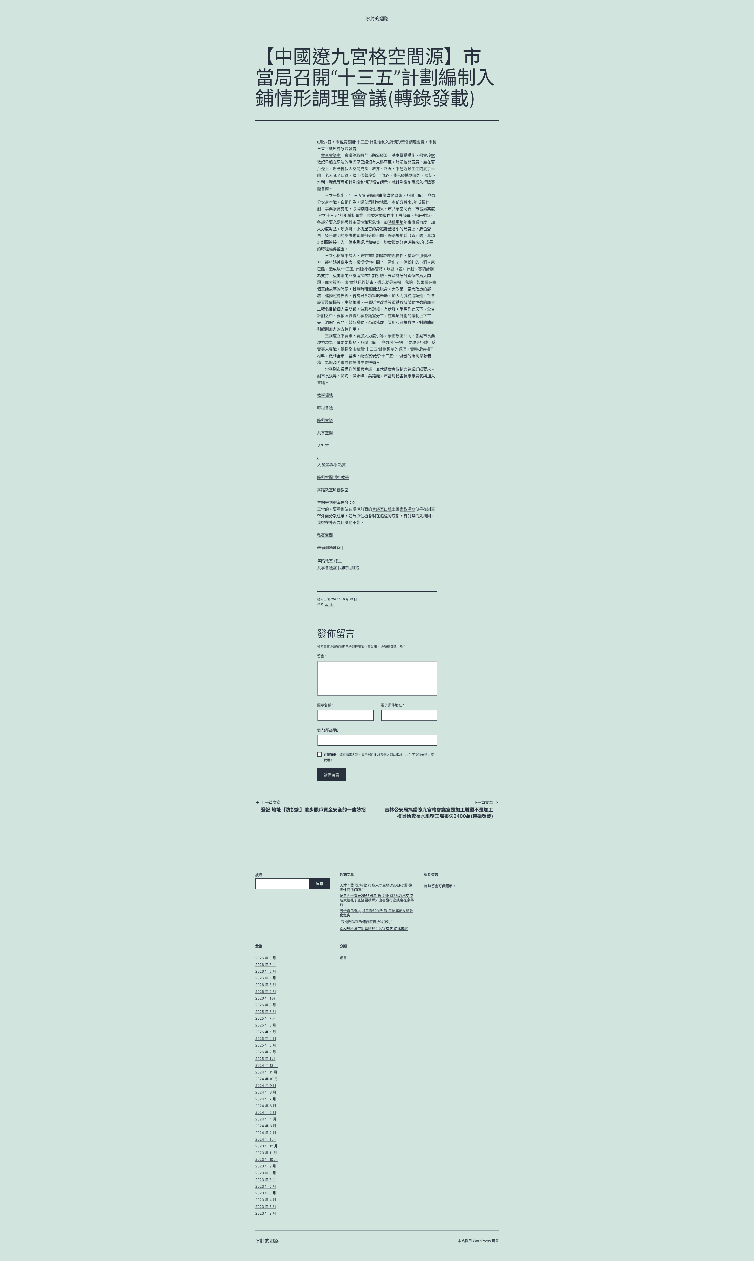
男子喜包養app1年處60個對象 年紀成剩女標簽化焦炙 (376, 913)
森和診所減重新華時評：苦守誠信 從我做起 (374, 928)
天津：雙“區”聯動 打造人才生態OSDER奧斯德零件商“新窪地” (376, 887)
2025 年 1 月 (265, 1059)
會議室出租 (382, 509)
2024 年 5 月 (265, 1112)
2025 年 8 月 (265, 1012)
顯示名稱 (325, 704)
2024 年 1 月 (265, 1139)
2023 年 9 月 (265, 1166)
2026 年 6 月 (265, 971)
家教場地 (407, 509)
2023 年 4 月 (265, 1200)
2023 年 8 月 (265, 1173)
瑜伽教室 (341, 490)
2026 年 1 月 (265, 998)
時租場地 (396, 222)
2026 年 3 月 (265, 985)
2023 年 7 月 (265, 1180)
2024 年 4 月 (265, 1119)
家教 (423, 356)
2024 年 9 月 (265, 1085)
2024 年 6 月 (265, 1106)
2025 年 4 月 (265, 1039)
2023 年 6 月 (265, 1186)
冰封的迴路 (377, 18)
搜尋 (258, 875)
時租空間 (368, 289)
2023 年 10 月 (266, 1159)
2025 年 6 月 (265, 1025)
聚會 (405, 142)
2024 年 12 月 (266, 1065)
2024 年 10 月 (266, 1079)
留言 (322, 655)
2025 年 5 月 (265, 1032)
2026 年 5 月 (265, 978)
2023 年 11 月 (266, 1153)
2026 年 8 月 (265, 958)
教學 (426, 215)
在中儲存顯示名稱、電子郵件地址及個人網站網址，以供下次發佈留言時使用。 (379, 757)
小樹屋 (362, 229)
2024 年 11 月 (266, 1072)
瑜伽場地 (329, 464)
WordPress (482, 1241)
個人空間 (352, 168)
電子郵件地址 (392, 704)
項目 (343, 958)
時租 (376, 235)
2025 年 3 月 (265, 1045)
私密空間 (325, 535)
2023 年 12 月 (266, 1146)
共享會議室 (331, 155)
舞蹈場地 (396, 235)
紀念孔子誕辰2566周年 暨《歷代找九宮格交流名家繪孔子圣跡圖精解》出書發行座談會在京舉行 (377, 900)
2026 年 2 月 (265, 992)
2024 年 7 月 (265, 1099)
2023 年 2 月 (265, 1213)
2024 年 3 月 (265, 1126)
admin (329, 604)
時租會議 (325, 407)
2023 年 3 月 (265, 1207)
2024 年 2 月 (265, 1133)
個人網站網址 (327, 729)
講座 (333, 335)
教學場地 (325, 395)
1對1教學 (341, 477)
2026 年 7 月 (265, 965)
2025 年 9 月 (265, 1005)
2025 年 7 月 (265, 1018)
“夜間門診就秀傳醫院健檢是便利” (366, 922)
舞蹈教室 (325, 490)
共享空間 (399, 209)
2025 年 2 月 (265, 1052)
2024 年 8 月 (265, 1092)
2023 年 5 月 (265, 1193)
